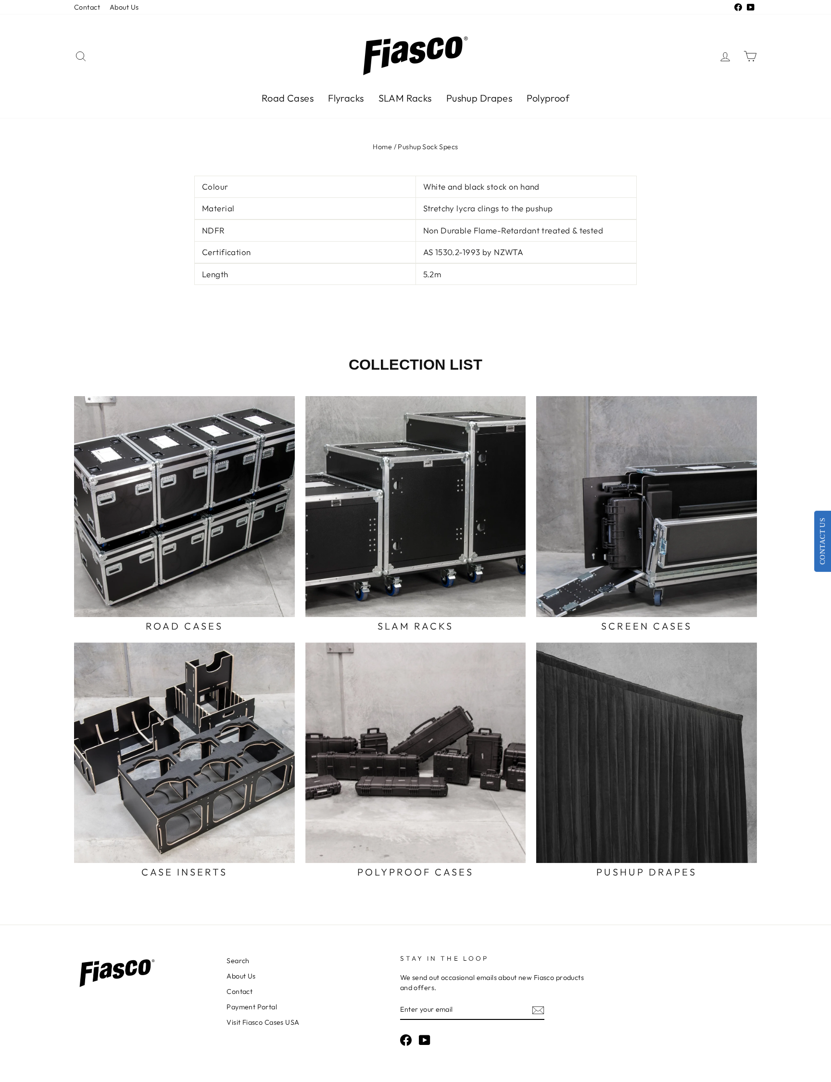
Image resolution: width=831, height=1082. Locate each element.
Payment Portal (252, 1007)
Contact (87, 7)
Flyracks (346, 98)
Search (238, 960)
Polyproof (548, 98)
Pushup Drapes (479, 98)
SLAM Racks (405, 98)
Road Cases (288, 98)
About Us (124, 7)
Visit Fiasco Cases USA (263, 1022)
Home (382, 146)
